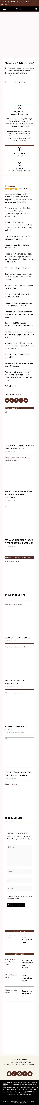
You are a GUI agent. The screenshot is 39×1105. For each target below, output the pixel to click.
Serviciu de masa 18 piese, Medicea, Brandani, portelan (19, 494)
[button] (36, 9)
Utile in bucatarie (10, 451)
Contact (4, 5)
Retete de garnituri (10, 778)
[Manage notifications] (4, 1084)
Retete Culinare (16, 73)
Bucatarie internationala (15, 71)
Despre (3, 1)
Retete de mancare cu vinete (27, 939)
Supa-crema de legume (17, 638)
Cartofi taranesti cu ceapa (27, 978)
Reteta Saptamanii (10, 641)
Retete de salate (9, 686)
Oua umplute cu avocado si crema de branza (27, 964)
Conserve (7, 598)
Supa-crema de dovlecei (27, 992)
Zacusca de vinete (15, 595)
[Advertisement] (19, 36)
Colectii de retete (26, 1)
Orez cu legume (13, 818)
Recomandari (13, 1)
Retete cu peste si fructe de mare (14, 732)
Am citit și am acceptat (19, 898)
